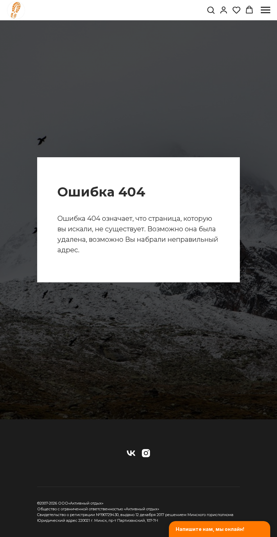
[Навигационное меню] (265, 10)
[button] (211, 10)
